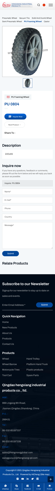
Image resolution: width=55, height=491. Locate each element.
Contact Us (8, 344)
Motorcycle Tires (11, 369)
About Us (7, 333)
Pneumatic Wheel (9, 18)
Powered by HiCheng (30, 474)
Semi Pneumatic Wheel (12, 21)
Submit (44, 305)
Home (5, 322)
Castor (46, 21)
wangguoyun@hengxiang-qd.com (20, 458)
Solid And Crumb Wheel (42, 18)
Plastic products (34, 369)
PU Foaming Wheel (33, 21)
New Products (9, 327)
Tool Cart (7, 375)
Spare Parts (32, 375)
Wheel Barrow (9, 364)
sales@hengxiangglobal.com (17, 452)
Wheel (5, 358)
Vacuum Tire (24, 18)
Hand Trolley (33, 358)
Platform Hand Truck (37, 364)
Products (7, 338)
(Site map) (45, 474)
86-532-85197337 (11, 430)
